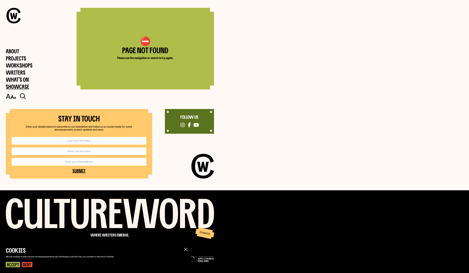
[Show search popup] (23, 96)
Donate (204, 233)
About (12, 51)
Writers (15, 72)
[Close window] (186, 249)
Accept (13, 264)
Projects (16, 58)
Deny (27, 264)
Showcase (17, 86)
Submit (79, 171)
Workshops (19, 65)
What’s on (17, 79)
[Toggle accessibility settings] (11, 96)
